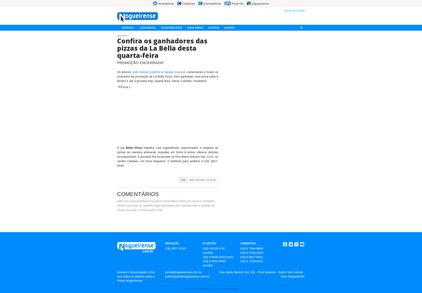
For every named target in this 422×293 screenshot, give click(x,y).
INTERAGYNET (231, 289)
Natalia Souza (173, 72)
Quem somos (195, 27)
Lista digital (148, 27)
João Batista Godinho (146, 72)
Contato (213, 27)
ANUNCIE (229, 27)
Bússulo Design (202, 289)
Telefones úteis (171, 27)
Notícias (127, 27)
